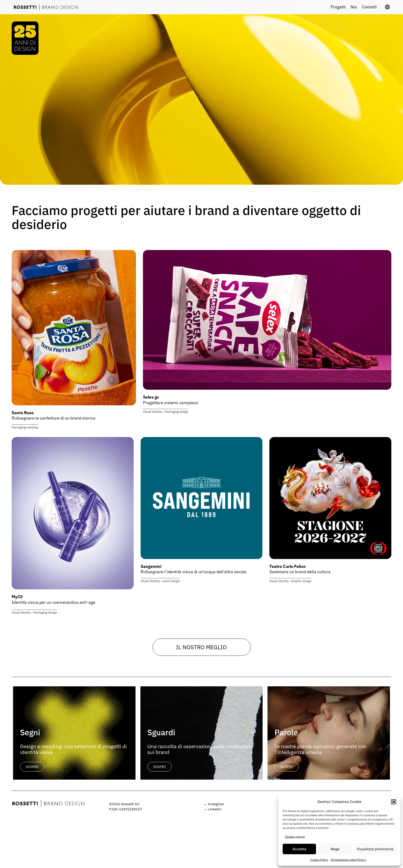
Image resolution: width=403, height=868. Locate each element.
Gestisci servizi (295, 836)
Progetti (338, 7)
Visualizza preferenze (375, 849)
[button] (393, 801)
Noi (354, 7)
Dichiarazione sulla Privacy (348, 859)
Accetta (299, 849)
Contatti (369, 7)
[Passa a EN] (387, 7)
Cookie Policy (319, 859)
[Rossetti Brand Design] (46, 7)
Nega (335, 849)
